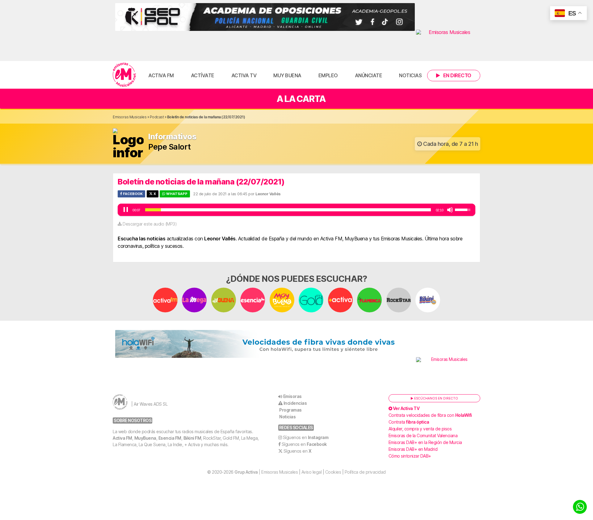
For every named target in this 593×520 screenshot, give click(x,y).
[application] (296, 210)
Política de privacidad (365, 472)
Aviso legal (311, 472)
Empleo (328, 75)
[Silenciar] (450, 210)
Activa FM (161, 75)
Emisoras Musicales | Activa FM (124, 75)
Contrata (409, 422)
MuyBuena (145, 438)
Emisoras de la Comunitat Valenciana (423, 435)
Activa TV (244, 75)
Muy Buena (287, 75)
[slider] (288, 209)
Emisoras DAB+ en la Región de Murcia (425, 442)
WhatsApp (176, 194)
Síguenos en (306, 437)
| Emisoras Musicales (266, 472)
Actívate (202, 75)
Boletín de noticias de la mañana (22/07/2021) (201, 181)
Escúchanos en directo (435, 398)
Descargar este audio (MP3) (150, 223)
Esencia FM (169, 438)
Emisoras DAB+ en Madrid (413, 449)
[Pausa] (126, 210)
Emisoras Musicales (129, 117)
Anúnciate (368, 75)
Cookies (333, 472)
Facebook (132, 194)
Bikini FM (192, 438)
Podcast (157, 117)
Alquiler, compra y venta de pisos (420, 428)
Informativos (172, 137)
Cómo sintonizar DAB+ (410, 456)
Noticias (410, 75)
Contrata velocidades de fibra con (430, 415)
